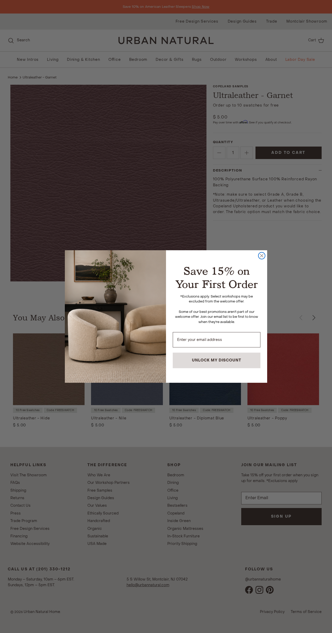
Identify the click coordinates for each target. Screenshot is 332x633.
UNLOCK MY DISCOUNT (216, 360)
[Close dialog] (261, 255)
